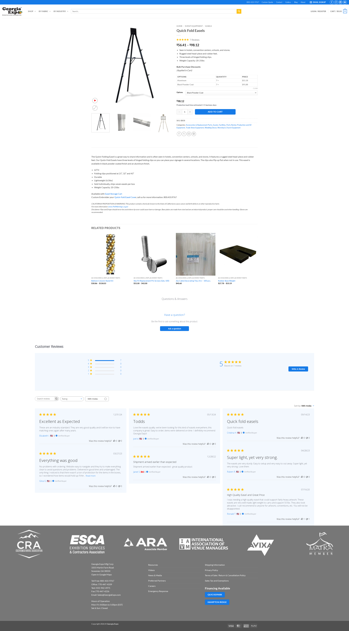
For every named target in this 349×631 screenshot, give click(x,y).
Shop (30, 11)
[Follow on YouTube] (345, 2)
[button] (318, 2)
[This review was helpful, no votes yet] (114, 440)
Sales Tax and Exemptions (217, 580)
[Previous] (96, 67)
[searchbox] (44, 399)
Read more (91, 475)
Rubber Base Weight (226, 281)
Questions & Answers (174, 299)
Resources (153, 564)
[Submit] (239, 11)
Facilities (222, 125)
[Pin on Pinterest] (194, 134)
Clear (255, 88)
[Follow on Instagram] (336, 2)
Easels (208, 26)
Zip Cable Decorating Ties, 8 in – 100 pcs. (193, 281)
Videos (151, 570)
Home (179, 26)
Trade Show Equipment (195, 128)
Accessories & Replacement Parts (199, 125)
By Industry (60, 11)
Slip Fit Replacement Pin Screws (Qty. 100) (151, 281)
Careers (152, 586)
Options (180, 92)
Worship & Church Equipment (228, 128)
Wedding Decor (211, 128)
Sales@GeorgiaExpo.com (109, 594)
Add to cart (215, 111)
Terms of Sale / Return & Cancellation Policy (225, 575)
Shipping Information (215, 564)
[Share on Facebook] (179, 134)
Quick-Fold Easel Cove (125, 197)
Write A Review (298, 369)
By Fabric (43, 11)
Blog (296, 2)
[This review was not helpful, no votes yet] (119, 440)
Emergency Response (158, 591)
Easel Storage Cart (113, 193)
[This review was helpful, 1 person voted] (302, 519)
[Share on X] (184, 134)
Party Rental (231, 125)
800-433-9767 (253, 2)
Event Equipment (194, 26)
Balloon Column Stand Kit (102, 281)
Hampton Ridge (217, 602)
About (303, 2)
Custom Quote (267, 2)
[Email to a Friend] (189, 134)
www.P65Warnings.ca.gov (118, 207)
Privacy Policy (211, 570)
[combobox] (72, 398)
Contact (279, 2)
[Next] (167, 67)
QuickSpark (215, 594)
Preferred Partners (157, 580)
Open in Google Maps (101, 574)
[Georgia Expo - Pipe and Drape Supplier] (12, 11)
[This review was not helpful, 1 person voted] (307, 519)
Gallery (288, 2)
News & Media (155, 575)
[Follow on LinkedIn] (340, 2)
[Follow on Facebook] (332, 2)
